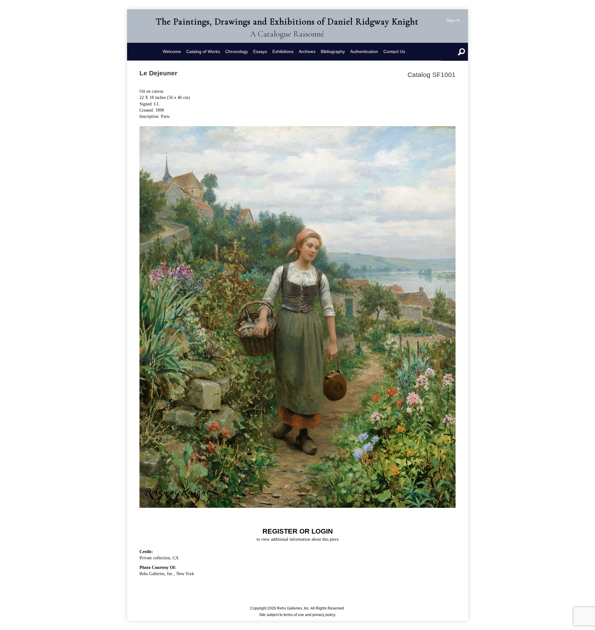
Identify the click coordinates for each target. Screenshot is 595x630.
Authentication (364, 51)
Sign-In (453, 20)
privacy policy (323, 615)
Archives (307, 51)
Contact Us (394, 51)
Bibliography (333, 51)
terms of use (294, 615)
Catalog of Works (203, 51)
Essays (260, 51)
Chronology (236, 51)
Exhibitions (282, 51)
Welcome (172, 51)
